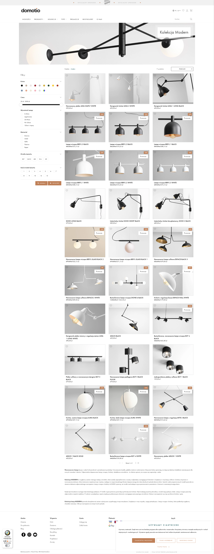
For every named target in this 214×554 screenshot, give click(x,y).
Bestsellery (88, 19)
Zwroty (52, 542)
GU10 (29, 159)
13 (47, 176)
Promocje (74, 19)
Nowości (26, 19)
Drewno (26, 136)
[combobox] (182, 69)
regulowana (28, 117)
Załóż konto (83, 525)
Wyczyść (55, 183)
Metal (26, 139)
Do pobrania (25, 525)
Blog (22, 529)
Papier (26, 147)
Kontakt (52, 535)
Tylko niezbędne (166, 540)
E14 (40, 159)
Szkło (26, 142)
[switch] (7, 545)
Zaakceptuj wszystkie (143, 540)
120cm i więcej (29, 125)
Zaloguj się (83, 522)
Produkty (38, 19)
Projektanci (53, 539)
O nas (99, 19)
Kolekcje (52, 19)
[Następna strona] (135, 463)
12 (41, 176)
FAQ (51, 522)
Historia (23, 522)
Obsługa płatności (56, 529)
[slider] (21, 104)
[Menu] (11, 530)
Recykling (53, 532)
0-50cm (26, 114)
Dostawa (53, 525)
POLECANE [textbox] (182, 69)
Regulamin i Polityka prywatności (35, 552)
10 (35, 176)
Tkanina (26, 144)
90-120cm (27, 123)
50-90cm (27, 120)
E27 (23, 159)
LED (35, 159)
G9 (46, 159)
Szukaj (42, 183)
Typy (63, 19)
